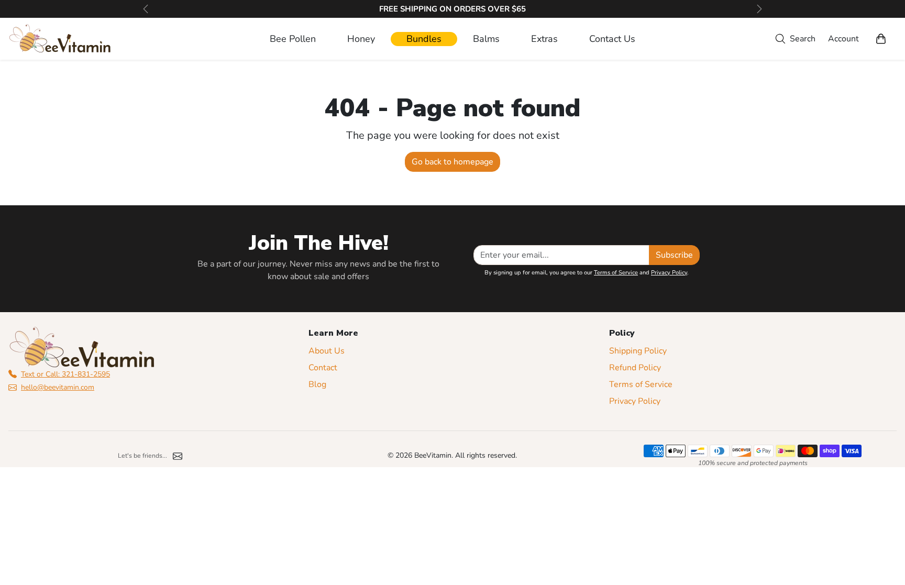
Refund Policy (635, 367)
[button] (793, 38)
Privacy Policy (669, 273)
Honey (361, 38)
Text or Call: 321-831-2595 (65, 374)
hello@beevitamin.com (57, 387)
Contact (322, 367)
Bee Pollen (293, 38)
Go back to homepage (452, 162)
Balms (486, 38)
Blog (317, 384)
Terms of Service (616, 273)
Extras (544, 38)
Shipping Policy (638, 351)
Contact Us (612, 38)
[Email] (177, 455)
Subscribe (674, 255)
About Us (326, 351)
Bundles (424, 38)
